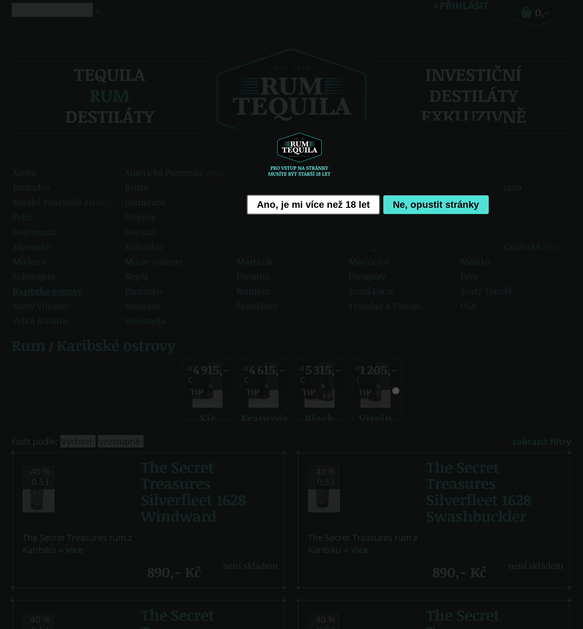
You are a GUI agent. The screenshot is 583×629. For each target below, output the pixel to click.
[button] (313, 204)
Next (395, 392)
